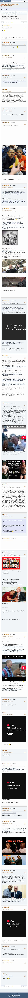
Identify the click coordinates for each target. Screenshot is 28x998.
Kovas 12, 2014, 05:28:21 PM (7, 124)
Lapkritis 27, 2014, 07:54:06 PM (7, 701)
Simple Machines (17, 995)
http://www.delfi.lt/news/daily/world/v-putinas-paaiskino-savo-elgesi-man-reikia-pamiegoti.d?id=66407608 (14, 380)
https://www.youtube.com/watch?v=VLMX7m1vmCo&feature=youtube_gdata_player (13, 769)
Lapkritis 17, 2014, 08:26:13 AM (7, 540)
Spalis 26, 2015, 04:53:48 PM (7, 948)
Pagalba (8, 993)
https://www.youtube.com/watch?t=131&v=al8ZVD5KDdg (9, 813)
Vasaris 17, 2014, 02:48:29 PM (7, 77)
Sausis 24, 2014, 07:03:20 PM (7, 27)
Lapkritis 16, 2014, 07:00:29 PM (7, 404)
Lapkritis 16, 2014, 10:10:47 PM (7, 516)
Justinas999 (6, 25)
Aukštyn (3, 986)
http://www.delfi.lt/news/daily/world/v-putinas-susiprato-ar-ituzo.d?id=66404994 (14, 367)
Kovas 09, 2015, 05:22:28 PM (7, 765)
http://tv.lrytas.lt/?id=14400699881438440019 (12, 901)
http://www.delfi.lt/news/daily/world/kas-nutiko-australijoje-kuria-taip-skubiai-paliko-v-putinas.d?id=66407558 (12, 374)
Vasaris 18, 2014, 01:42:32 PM (7, 91)
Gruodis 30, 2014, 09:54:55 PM (7, 752)
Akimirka (5, 515)
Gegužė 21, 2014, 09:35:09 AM (7, 210)
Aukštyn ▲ (19, 993)
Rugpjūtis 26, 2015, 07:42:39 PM (7, 909)
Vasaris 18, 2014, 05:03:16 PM (7, 110)
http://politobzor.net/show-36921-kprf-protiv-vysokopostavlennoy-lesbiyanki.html (11, 690)
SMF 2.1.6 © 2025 (11, 995)
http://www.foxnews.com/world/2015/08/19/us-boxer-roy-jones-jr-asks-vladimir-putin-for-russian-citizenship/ (13, 899)
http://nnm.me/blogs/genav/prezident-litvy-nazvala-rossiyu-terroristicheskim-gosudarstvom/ (13, 647)
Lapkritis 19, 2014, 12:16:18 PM (7, 554)
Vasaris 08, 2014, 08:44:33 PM (7, 57)
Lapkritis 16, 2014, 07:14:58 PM (7, 486)
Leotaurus (6, 42)
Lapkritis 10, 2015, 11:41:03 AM (7, 962)
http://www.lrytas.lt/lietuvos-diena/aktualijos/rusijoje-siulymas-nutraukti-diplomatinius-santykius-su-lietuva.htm (13, 652)
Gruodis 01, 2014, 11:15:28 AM (7, 714)
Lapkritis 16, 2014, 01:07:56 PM (7, 357)
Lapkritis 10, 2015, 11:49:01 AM (7, 975)
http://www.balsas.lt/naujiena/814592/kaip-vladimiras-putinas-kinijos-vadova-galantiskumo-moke (13, 309)
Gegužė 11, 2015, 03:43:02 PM (7, 810)
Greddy (5, 974)
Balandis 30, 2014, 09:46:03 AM (7, 187)
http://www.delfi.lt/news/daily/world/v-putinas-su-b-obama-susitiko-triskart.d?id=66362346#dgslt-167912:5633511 (13, 343)
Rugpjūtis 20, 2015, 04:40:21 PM (7, 872)
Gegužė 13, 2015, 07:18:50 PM (7, 823)
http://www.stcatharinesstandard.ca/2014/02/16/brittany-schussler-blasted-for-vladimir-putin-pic (14, 81)
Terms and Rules (13, 993)
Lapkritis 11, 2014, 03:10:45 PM (7, 302)
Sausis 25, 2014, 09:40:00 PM (7, 44)
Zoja (4, 712)
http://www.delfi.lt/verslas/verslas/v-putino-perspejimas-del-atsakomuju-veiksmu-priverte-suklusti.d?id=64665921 (14, 194)
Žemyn (2, 22)
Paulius (5, 89)
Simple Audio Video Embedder (14, 996)
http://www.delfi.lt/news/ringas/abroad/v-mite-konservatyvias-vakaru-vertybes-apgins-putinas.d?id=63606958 (12, 223)
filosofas (5, 355)
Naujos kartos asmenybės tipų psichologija (9, 4)
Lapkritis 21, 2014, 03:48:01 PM (7, 636)
